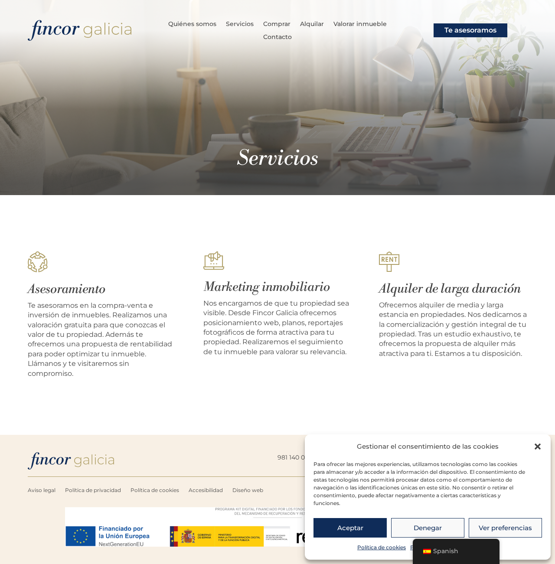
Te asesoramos (470, 30)
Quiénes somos (192, 24)
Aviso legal (42, 490)
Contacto (277, 37)
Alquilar (312, 24)
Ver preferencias (505, 528)
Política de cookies (381, 547)
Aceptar (350, 528)
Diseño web (247, 490)
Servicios (240, 24)
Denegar (428, 528)
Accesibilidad (206, 490)
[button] (537, 446)
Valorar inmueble (360, 24)
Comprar (277, 24)
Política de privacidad (93, 490)
